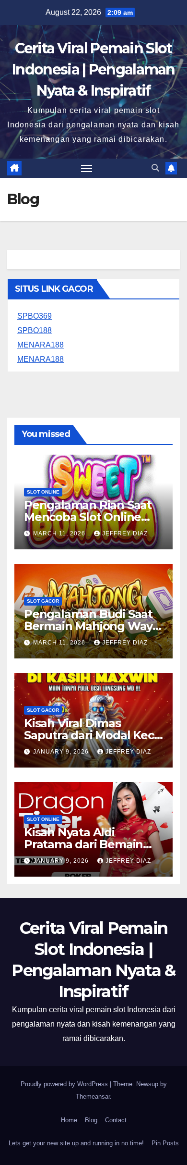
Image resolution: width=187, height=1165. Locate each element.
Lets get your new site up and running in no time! (76, 1143)
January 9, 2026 (62, 751)
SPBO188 (34, 330)
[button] (155, 168)
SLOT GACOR (43, 601)
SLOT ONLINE (43, 492)
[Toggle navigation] (86, 168)
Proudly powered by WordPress (65, 1084)
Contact (116, 1120)
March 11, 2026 (60, 533)
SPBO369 (34, 316)
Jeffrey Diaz (125, 533)
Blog (91, 1120)
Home (69, 1120)
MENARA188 (40, 345)
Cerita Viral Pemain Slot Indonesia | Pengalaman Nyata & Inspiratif (93, 69)
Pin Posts (165, 1143)
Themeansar (93, 1096)
